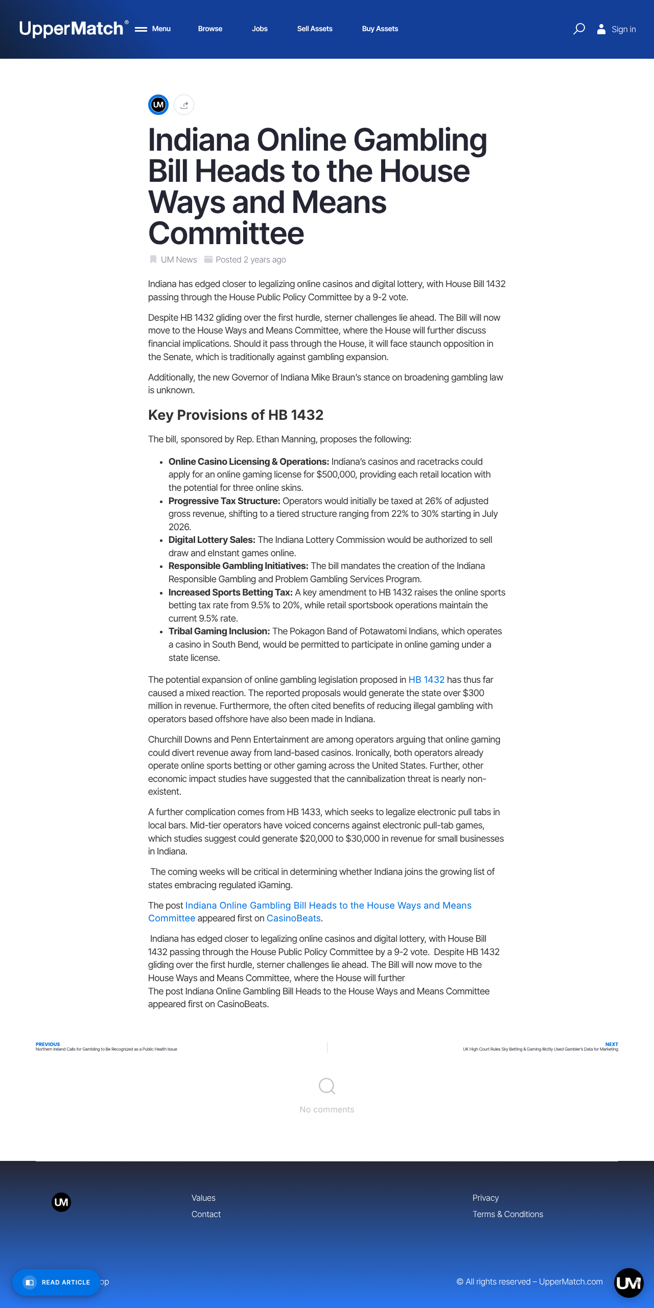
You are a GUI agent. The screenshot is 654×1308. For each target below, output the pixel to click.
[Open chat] (629, 1283)
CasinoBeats (294, 918)
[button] (184, 104)
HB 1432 (427, 680)
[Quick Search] (579, 29)
